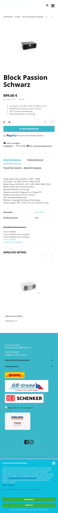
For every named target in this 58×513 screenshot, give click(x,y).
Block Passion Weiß (14, 316)
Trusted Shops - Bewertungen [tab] (22, 168)
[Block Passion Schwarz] (29, 45)
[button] (29, 360)
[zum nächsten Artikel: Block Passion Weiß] (52, 17)
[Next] (52, 256)
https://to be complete (12, 242)
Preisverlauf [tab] (35, 160)
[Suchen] (47, 5)
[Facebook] (26, 442)
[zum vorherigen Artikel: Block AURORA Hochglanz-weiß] (46, 17)
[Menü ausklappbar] (53, 5)
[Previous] (44, 256)
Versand (21, 99)
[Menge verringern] (38, 122)
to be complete (9, 239)
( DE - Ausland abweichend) (39, 146)
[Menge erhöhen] (52, 122)
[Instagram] (31, 442)
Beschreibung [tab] (12, 160)
